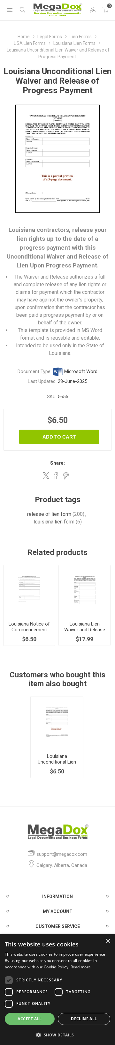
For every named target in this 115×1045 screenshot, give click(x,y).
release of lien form (49, 514)
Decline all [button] (84, 1018)
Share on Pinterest (66, 475)
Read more (81, 967)
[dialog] (57, 989)
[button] (57, 1035)
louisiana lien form (54, 522)
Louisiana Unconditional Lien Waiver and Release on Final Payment (56, 764)
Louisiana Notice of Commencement (29, 627)
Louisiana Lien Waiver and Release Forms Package (84, 629)
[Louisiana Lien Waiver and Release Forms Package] (84, 590)
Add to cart (59, 436)
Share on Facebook (55, 475)
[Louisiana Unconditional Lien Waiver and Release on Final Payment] (57, 722)
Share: (57, 463)
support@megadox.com (61, 854)
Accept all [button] (30, 1018)
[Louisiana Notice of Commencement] (29, 590)
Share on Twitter (46, 475)
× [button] (107, 941)
